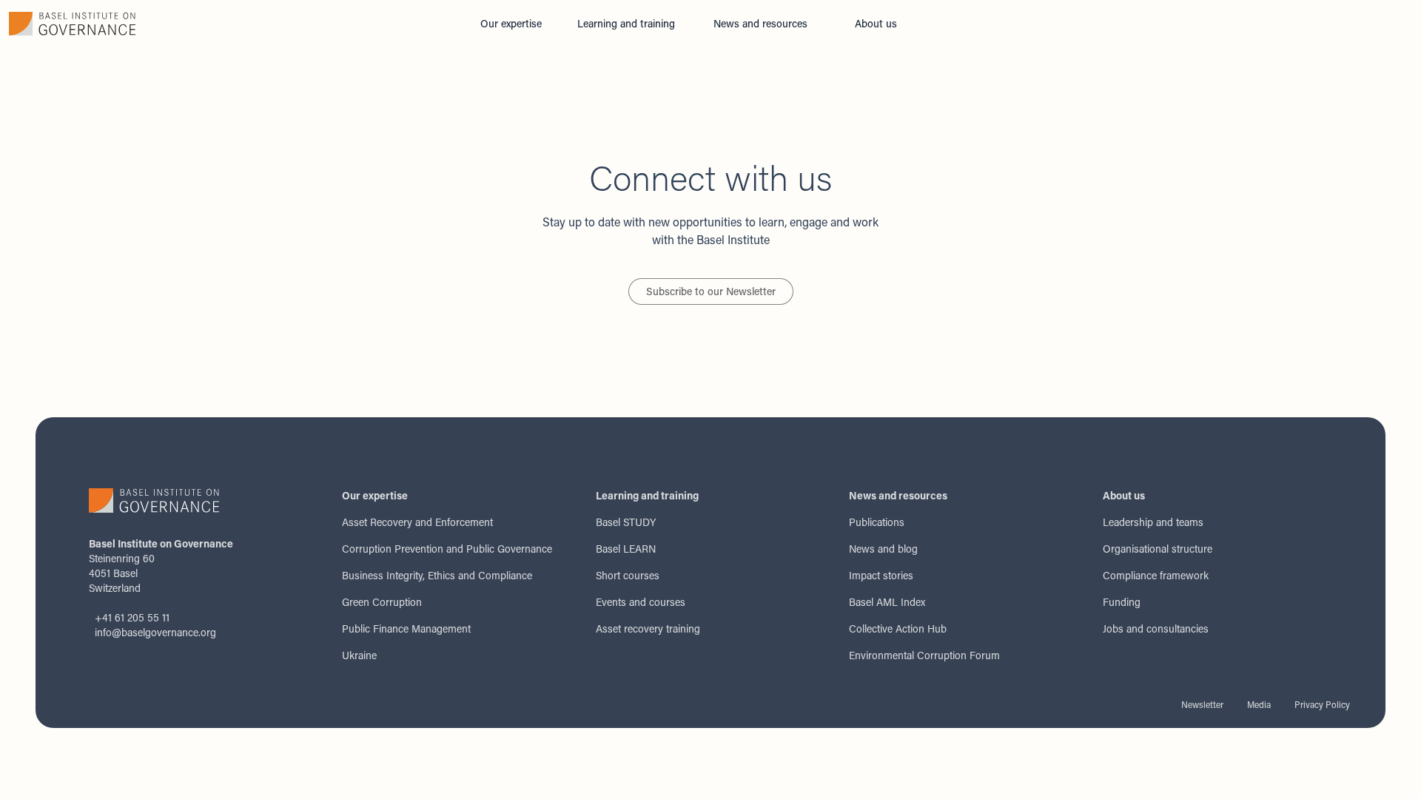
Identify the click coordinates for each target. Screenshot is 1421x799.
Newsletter (1202, 704)
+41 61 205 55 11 (132, 617)
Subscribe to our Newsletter (711, 291)
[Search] (935, 24)
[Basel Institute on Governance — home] (234, 23)
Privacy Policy (1322, 704)
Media (1259, 704)
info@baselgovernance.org (155, 632)
